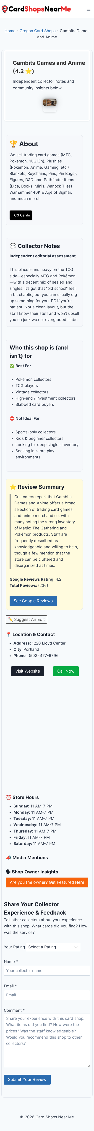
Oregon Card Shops (38, 30)
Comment (14, 1010)
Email (10, 986)
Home (10, 30)
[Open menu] (88, 9)
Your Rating (14, 947)
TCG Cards (21, 215)
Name (11, 961)
